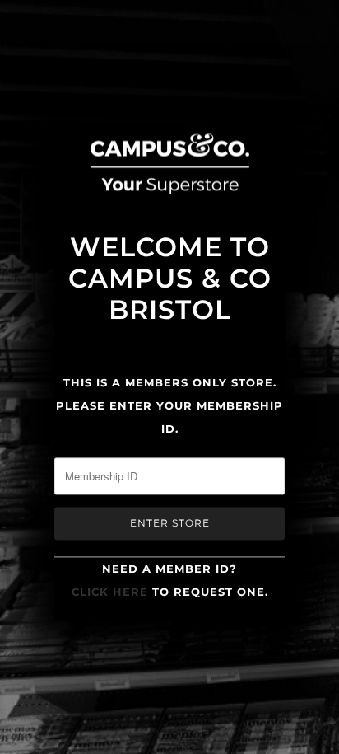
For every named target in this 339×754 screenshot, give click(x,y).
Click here (110, 591)
